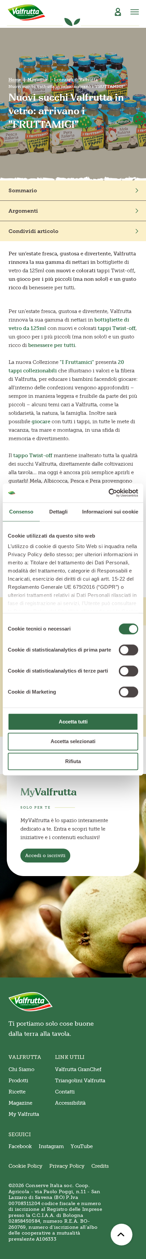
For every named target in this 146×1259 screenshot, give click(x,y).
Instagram (51, 1146)
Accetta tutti (73, 721)
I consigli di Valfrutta (76, 79)
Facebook (20, 1146)
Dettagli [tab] (58, 512)
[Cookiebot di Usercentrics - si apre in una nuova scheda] (108, 492)
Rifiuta (73, 761)
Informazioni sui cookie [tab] (110, 512)
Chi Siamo (21, 1069)
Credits (100, 1166)
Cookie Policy (25, 1166)
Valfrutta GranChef (78, 1069)
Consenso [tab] (21, 512)
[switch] (128, 649)
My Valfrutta (23, 1114)
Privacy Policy (67, 1166)
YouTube (82, 1146)
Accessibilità (70, 1103)
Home (14, 79)
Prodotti (18, 1081)
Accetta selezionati (73, 741)
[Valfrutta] (27, 12)
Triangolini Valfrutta (80, 1081)
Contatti (65, 1092)
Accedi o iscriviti (45, 855)
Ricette (16, 1092)
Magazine (38, 79)
